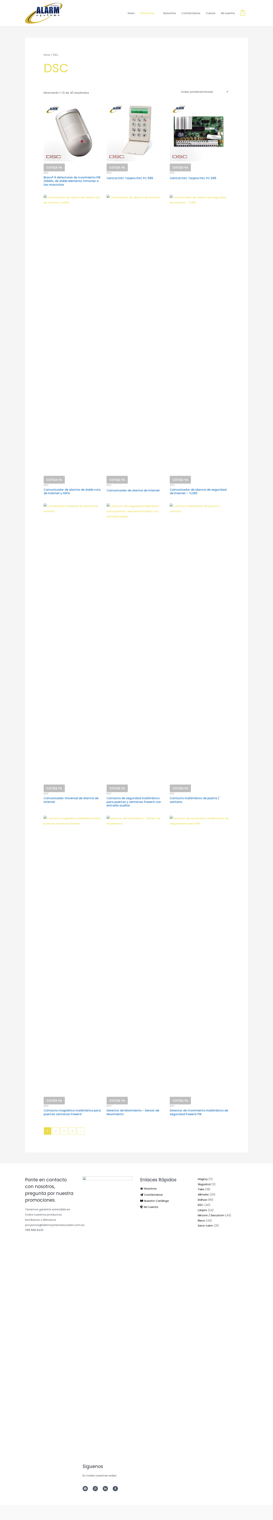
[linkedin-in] (107, 1488)
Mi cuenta (228, 13)
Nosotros (169, 13)
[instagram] (97, 1488)
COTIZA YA (54, 168)
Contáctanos (190, 13)
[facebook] (87, 1488)
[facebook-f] (116, 1488)
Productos (147, 13)
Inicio (131, 13)
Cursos (210, 13)
